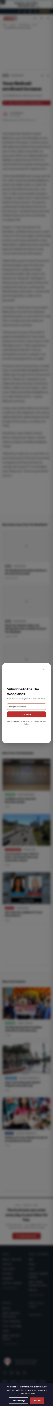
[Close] (43, 669)
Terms (36, 721)
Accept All (37, 1400)
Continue (27, 714)
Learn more (30, 1393)
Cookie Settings (18, 1400)
